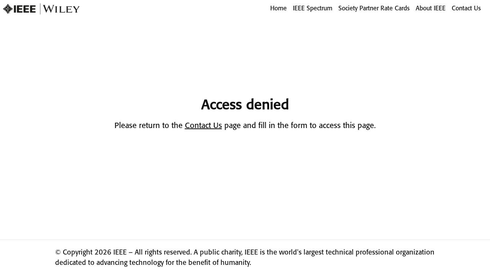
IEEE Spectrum (312, 8)
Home (278, 8)
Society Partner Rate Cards (374, 8)
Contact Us (466, 8)
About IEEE (431, 8)
